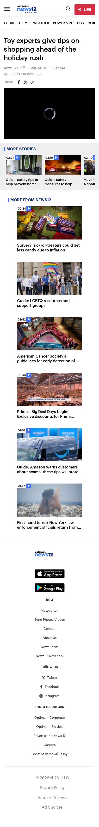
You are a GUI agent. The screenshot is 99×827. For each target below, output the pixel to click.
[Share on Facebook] (19, 82)
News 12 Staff (14, 68)
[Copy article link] (32, 82)
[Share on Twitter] (25, 82)
